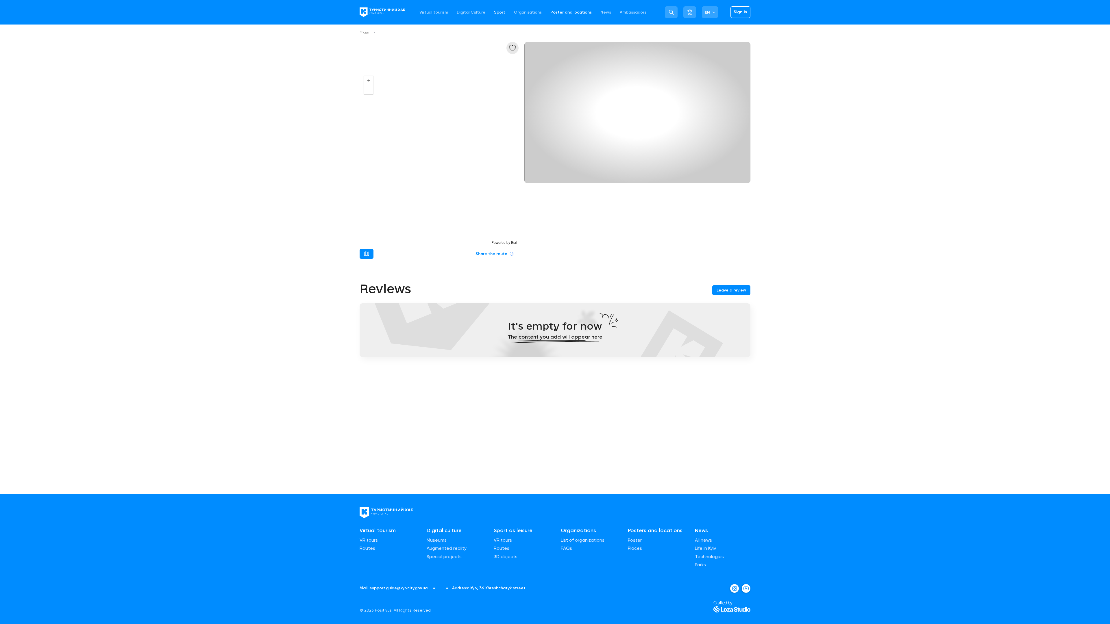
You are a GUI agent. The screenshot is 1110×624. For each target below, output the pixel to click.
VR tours (369, 540)
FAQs (566, 548)
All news (703, 540)
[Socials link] (734, 588)
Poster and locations (571, 12)
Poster (635, 540)
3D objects (505, 556)
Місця (364, 32)
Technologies (709, 556)
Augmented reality (447, 548)
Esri (514, 242)
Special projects (444, 556)
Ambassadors (633, 12)
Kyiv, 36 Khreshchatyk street (498, 588)
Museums (437, 540)
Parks (700, 564)
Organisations (528, 12)
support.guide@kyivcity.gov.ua (399, 588)
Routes (367, 548)
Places (635, 548)
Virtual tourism (433, 12)
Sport (499, 12)
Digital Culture (471, 12)
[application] (439, 158)
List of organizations (582, 540)
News (605, 12)
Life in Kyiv (705, 548)
